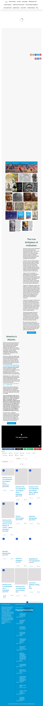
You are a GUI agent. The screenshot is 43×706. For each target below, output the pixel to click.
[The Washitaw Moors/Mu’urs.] (17, 627)
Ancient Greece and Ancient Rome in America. (23, 647)
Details (12, 490)
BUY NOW (4, 490)
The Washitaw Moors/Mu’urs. (23, 627)
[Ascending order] (26, 459)
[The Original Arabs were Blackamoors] (17, 698)
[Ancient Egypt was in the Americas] (17, 620)
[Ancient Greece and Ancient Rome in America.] (17, 647)
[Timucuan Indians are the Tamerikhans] (17, 691)
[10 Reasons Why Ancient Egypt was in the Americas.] (17, 640)
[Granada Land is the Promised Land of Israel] (17, 613)
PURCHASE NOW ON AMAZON (4, 596)
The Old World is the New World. (23, 665)
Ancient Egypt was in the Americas (22, 621)
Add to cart (4, 534)
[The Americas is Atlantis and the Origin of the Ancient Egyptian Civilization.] (17, 677)
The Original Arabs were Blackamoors (22, 698)
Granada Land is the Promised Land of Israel (23, 615)
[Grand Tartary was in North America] (17, 633)
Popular (19, 609)
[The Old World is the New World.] (17, 665)
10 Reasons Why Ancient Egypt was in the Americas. (23, 640)
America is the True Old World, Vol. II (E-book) (20, 588)
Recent (26, 609)
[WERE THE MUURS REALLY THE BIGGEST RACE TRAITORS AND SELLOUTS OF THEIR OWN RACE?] (17, 655)
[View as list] (23, 464)
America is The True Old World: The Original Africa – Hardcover (7, 481)
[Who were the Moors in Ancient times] (17, 670)
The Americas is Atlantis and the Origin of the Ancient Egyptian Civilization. (23, 679)
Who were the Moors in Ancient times (23, 671)
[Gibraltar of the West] (17, 686)
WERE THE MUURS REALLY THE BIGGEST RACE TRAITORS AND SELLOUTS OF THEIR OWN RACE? (23, 657)
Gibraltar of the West (23, 686)
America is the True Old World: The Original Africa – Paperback (20, 490)
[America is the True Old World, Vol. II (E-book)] (21, 576)
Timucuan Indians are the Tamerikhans (23, 692)
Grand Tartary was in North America (22, 633)
